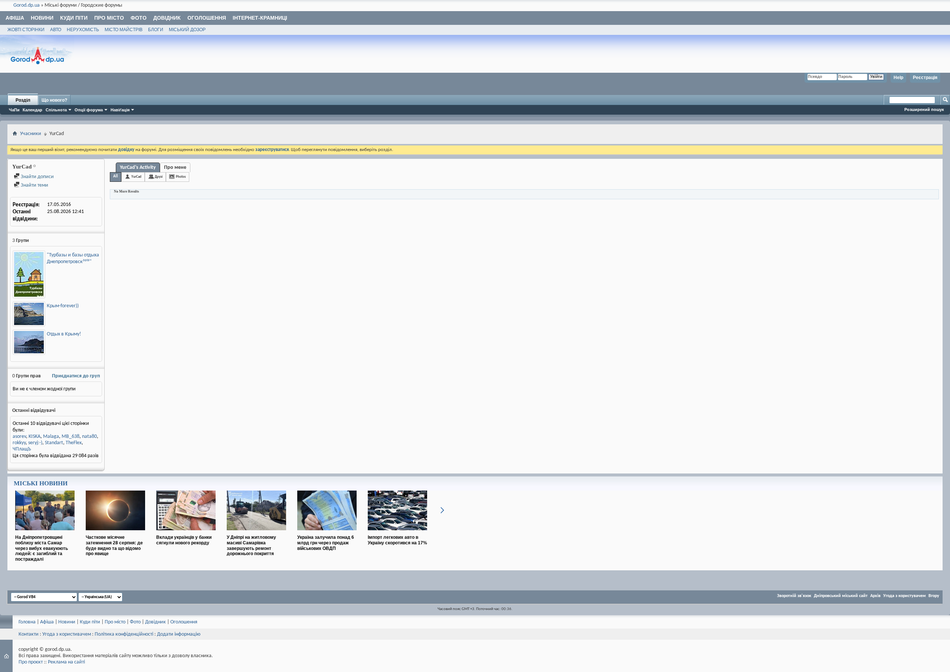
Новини (42, 18)
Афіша (15, 18)
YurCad (136, 176)
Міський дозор (187, 29)
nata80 (89, 436)
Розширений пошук (924, 109)
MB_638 (70, 436)
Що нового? (54, 100)
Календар (32, 110)
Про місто (109, 18)
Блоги (155, 29)
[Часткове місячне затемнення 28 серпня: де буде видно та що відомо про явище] (115, 533)
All (115, 176)
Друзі (159, 176)
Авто (55, 29)
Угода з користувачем (904, 596)
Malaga (51, 436)
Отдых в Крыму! (64, 334)
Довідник (167, 18)
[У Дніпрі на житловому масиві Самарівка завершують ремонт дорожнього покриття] (256, 533)
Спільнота (56, 110)
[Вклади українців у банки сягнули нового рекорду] (186, 533)
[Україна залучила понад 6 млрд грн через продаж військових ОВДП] (327, 533)
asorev (19, 436)
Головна (27, 622)
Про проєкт (31, 662)
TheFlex (74, 443)
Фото (139, 18)
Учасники (30, 134)
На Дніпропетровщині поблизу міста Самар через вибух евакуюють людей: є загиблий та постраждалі (41, 548)
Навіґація (120, 110)
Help (898, 77)
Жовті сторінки (26, 29)
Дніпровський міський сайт (841, 596)
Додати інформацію (178, 634)
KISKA (34, 436)
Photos (181, 176)
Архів (875, 596)
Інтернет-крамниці (260, 18)
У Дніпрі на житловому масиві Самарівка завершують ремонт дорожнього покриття (251, 545)
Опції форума (89, 110)
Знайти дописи (37, 177)
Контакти (29, 634)
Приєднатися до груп (76, 376)
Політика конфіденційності (124, 634)
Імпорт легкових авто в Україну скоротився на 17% (397, 540)
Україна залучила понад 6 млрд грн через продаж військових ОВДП (325, 543)
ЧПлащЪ (22, 449)
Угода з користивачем (66, 634)
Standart (54, 443)
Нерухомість (83, 29)
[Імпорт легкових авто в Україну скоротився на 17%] (397, 533)
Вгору (933, 596)
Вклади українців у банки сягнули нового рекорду (184, 540)
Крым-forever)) (63, 306)
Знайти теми (34, 185)
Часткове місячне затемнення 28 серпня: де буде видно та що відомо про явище (114, 545)
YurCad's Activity (138, 167)
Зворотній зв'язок (794, 596)
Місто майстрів (123, 29)
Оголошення (206, 18)
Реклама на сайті (66, 662)
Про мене (175, 167)
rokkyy (19, 443)
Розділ (23, 100)
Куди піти (74, 18)
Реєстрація (925, 77)
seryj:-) (35, 443)
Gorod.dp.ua (26, 5)
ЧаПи (14, 110)
